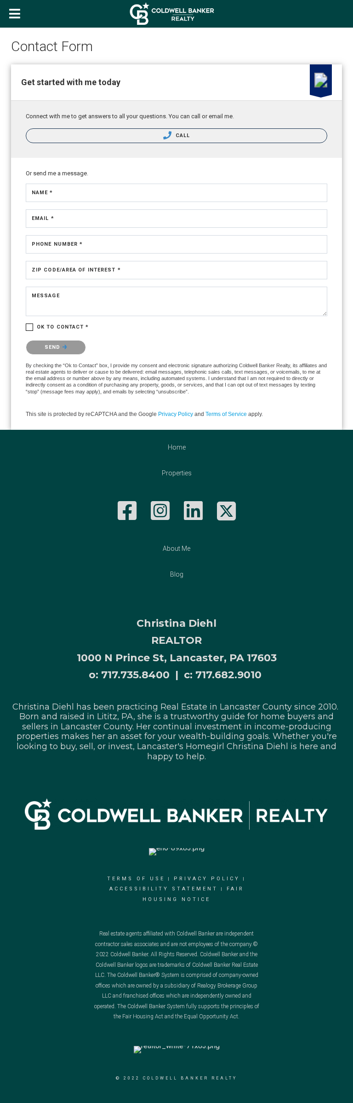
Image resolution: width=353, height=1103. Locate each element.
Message (46, 296)
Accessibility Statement (163, 889)
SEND (54, 347)
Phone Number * (57, 244)
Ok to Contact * (63, 327)
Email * (43, 218)
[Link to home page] (176, 14)
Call (182, 136)
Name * (42, 193)
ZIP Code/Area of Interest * (76, 270)
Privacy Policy (175, 414)
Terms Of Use (136, 879)
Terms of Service (226, 414)
